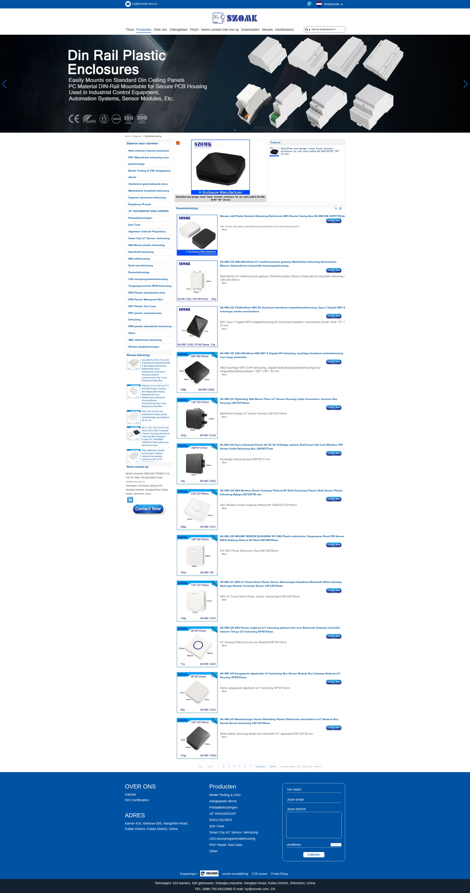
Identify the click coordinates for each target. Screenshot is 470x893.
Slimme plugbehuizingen (143, 346)
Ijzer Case (134, 224)
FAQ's (194, 29)
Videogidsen (178, 29)
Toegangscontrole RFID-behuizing (149, 285)
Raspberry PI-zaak (139, 204)
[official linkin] (309, 4)
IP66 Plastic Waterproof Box (145, 299)
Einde (273, 766)
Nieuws (267, 29)
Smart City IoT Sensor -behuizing (149, 238)
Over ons (160, 29)
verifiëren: (294, 845)
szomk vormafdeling (235, 873)
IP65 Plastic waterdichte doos (146, 292)
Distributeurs (284, 29)
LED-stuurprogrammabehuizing (148, 279)
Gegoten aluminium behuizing (147, 197)
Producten (143, 29)
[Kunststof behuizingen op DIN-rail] (235, 132)
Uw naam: (294, 789)
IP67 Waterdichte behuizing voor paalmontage (148, 160)
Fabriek (130, 794)
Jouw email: (295, 799)
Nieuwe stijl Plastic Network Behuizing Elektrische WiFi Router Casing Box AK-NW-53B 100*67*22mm (283, 216)
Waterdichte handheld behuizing (148, 190)
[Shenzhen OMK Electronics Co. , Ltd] (235, 23)
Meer (224, 229)
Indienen (314, 854)
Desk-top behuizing (140, 265)
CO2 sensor (259, 873)
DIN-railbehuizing (139, 258)
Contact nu (148, 509)
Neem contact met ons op (220, 29)
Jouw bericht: (296, 809)
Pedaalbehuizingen (140, 217)
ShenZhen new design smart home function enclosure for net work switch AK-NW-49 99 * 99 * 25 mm (310, 151)
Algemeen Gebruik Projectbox (147, 231)
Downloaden (250, 29)
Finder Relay (279, 873)
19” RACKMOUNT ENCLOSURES (148, 211)
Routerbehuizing (138, 272)
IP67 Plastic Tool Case (142, 306)
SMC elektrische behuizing (145, 339)
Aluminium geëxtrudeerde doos (148, 183)
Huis (127, 136)
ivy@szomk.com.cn (144, 3)
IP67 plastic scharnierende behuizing (145, 316)
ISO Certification (137, 800)
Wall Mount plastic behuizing (146, 245)
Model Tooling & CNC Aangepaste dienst (149, 174)
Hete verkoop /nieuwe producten (148, 150)
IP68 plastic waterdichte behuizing (149, 326)
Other (131, 333)
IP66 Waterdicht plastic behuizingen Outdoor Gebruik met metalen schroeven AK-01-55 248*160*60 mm (153, 447)
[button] (229, 130)
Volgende (260, 766)
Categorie (137, 136)
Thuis (130, 29)
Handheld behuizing (141, 251)
